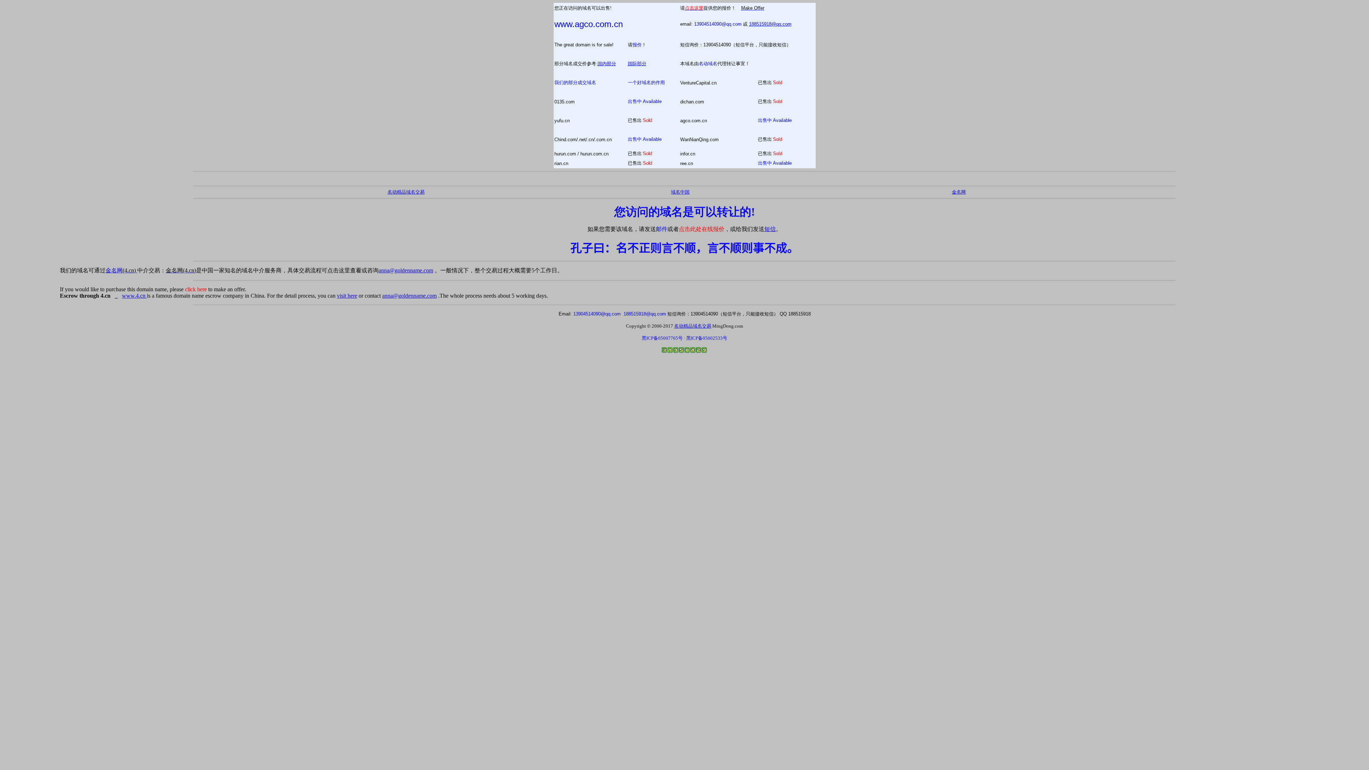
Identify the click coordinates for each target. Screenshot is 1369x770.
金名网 (121, 270)
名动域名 (708, 63)
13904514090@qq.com (718, 24)
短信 (770, 229)
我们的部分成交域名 (575, 82)
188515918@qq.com (770, 24)
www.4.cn (134, 296)
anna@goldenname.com (406, 270)
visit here (347, 296)
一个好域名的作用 (646, 82)
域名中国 (680, 192)
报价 (637, 44)
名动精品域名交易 (406, 192)
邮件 (661, 229)
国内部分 (607, 63)
